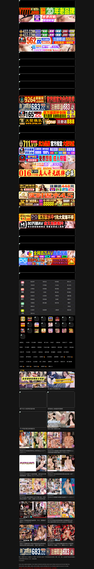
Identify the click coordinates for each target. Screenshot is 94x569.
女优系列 (45, 295)
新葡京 (21, 347)
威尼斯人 (22, 342)
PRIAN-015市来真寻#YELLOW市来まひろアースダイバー (33, 451)
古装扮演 (32, 295)
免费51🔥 (62, 356)
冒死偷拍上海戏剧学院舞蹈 (55, 409)
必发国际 (59, 352)
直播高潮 (53, 347)
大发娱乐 (22, 356)
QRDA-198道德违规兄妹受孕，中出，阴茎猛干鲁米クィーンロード (33, 521)
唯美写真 (57, 303)
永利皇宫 (35, 356)
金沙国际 (35, 361)
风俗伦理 (69, 310)
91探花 (44, 292)
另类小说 (32, 313)
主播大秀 (22, 352)
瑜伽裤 (56, 299)
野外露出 (69, 292)
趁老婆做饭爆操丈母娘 (26, 389)
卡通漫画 (32, 303)
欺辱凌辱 (32, 292)
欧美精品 (57, 281)
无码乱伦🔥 (70, 356)
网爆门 (69, 303)
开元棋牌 (34, 342)
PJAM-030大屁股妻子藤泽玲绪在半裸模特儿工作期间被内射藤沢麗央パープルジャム (61, 451)
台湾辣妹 (32, 288)
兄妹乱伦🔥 (36, 366)
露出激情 (45, 303)
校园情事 (45, 310)
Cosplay (57, 285)
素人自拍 (69, 285)
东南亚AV (69, 288)
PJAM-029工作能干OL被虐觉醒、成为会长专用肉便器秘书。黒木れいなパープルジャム (33, 474)
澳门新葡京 (66, 352)
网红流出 (57, 292)
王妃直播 (28, 352)
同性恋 (69, 306)
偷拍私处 (41, 352)
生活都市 (32, 310)
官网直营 (40, 342)
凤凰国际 (40, 347)
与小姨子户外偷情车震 (54, 389)
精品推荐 (32, 281)
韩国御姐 (45, 288)
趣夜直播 (47, 352)
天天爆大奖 (28, 361)
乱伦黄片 (34, 352)
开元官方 (22, 361)
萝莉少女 (69, 281)
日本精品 (45, 285)
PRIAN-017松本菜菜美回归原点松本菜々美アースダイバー (60, 474)
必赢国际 (33, 347)
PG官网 (27, 342)
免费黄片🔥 (43, 366)
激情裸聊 (56, 356)
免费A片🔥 (28, 366)
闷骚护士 (69, 299)
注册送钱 (58, 342)
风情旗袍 (32, 299)
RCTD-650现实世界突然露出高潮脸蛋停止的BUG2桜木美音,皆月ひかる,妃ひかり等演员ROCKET (60, 522)
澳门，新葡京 (43, 361)
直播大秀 (63, 361)
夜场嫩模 (53, 352)
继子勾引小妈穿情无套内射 (27, 409)
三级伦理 (32, 285)
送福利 (70, 342)
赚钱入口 (51, 366)
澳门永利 (46, 342)
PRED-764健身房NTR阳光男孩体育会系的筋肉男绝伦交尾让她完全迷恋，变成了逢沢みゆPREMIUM (33, 545)
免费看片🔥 (42, 356)
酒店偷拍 (72, 347)
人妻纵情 (57, 310)
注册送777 (64, 342)
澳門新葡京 (28, 356)
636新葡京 (49, 356)
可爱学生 (57, 295)
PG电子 (52, 342)
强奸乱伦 (45, 281)
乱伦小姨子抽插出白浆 (54, 428)
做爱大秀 (56, 361)
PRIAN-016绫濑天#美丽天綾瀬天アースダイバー (61, 498)
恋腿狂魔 (69, 295)
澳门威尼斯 (69, 361)
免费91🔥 (22, 366)
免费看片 (50, 361)
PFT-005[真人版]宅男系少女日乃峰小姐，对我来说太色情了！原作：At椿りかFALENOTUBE (32, 498)
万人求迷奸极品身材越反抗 (27, 428)
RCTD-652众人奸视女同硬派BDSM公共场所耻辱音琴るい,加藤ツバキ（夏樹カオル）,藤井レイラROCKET (61, 545)
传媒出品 (32, 306)
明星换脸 (45, 299)
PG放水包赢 (46, 347)
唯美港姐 (57, 288)
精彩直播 (60, 347)
